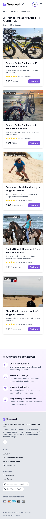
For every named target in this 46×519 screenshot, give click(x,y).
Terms (17, 515)
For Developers (9, 465)
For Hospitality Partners (12, 461)
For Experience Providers (13, 458)
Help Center (7, 479)
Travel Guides (8, 475)
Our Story (6, 454)
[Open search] (23, 4)
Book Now (34, 81)
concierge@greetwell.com (17, 484)
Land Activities (26, 11)
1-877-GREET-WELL (14, 489)
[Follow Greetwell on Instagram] (5, 442)
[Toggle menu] (40, 4)
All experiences (13, 11)
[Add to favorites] (39, 31)
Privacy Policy (8, 515)
